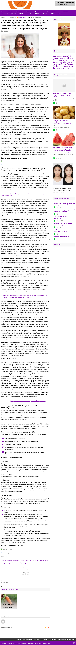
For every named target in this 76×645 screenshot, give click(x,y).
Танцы (60, 13)
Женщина (57, 58)
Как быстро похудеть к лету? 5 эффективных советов (62, 230)
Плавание (29, 12)
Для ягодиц (19, 12)
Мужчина (63, 60)
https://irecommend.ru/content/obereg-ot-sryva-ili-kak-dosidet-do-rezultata (20, 562)
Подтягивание (39, 12)
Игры (70, 58)
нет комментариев (22, 17)
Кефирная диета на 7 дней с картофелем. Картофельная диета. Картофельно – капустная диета (63, 122)
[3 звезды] (37, 17)
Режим (29, 13)
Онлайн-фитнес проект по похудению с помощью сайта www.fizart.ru (64, 204)
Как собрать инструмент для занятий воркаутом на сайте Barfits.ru (64, 210)
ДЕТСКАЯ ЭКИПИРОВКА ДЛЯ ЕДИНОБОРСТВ (62, 217)
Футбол (21, 13)
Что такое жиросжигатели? (61, 236)
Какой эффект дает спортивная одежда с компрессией (63, 224)
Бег (2, 12)
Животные (64, 58)
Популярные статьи (52, 12)
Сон (54, 66)
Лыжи (58, 60)
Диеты (37, 13)
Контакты (19, 639)
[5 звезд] (40, 17)
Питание (44, 13)
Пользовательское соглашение (48, 639)
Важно (69, 56)
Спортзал (65, 66)
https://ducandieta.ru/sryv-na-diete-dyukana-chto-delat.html (16, 564)
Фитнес (13, 13)
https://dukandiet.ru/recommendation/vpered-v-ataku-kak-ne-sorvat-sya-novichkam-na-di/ (24, 560)
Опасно (61, 62)
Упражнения (4, 13)
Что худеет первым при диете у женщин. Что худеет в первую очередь (62, 95)
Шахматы (67, 68)
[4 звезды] (38, 17)
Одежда (55, 62)
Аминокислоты (57, 56)
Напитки (70, 60)
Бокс (64, 56)
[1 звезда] (34, 17)
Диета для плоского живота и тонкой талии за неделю (8, 606)
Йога (54, 60)
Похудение (65, 12)
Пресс (52, 13)
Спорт (58, 66)
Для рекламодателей (62, 639)
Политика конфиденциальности (31, 639)
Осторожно (68, 62)
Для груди (9, 12)
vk (74, 643)
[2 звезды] (35, 17)
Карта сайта (72, 639)
